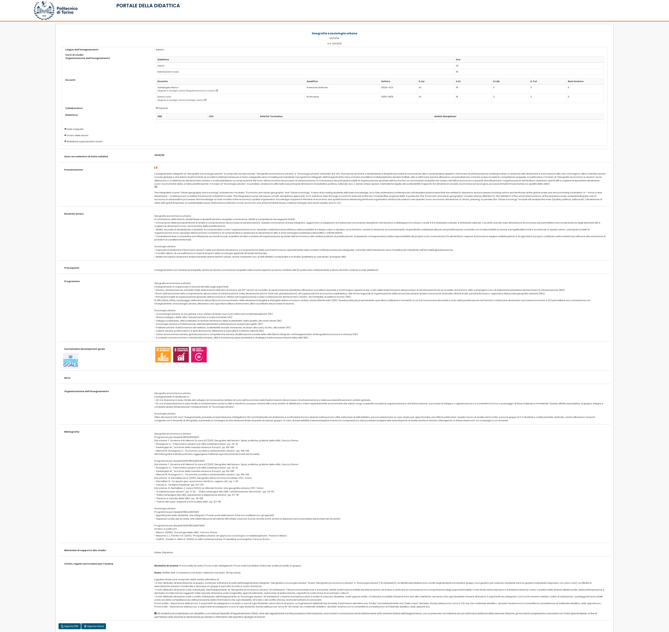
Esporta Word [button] (95, 626)
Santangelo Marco (168, 87)
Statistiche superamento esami (84, 141)
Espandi (163, 108)
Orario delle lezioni (77, 135)
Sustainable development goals (84, 349)
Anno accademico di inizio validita (86, 156)
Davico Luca (164, 96)
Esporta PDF (71, 626)
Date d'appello (75, 129)
